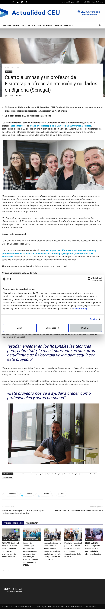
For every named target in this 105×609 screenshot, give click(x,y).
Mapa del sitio (91, 606)
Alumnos (68, 540)
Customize (51, 328)
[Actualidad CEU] (52, 13)
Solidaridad (7, 477)
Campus (67, 25)
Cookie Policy (80, 308)
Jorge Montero (18, 125)
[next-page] (8, 570)
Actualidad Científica (10, 540)
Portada (7, 25)
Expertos (26, 25)
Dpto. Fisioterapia (54, 474)
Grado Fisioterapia (71, 474)
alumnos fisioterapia (22, 474)
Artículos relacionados (13, 523)
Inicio (7, 68)
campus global (38, 474)
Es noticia (47, 25)
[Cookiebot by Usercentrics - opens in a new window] (90, 279)
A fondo (58, 25)
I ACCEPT (86, 328)
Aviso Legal (41, 606)
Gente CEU (36, 25)
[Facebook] (4, 2)
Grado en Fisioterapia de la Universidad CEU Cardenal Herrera (60, 125)
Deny (19, 328)
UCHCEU (87, 2)
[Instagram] (13, 2)
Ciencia (16, 25)
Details (93, 319)
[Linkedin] (17, 2)
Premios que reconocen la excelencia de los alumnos (79, 510)
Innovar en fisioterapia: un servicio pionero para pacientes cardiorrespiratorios (23, 512)
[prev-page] (3, 570)
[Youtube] (26, 2)
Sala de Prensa (97, 2)
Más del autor (32, 523)
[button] (100, 25)
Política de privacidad (74, 606)
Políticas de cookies (56, 606)
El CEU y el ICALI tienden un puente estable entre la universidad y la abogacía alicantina (93, 548)
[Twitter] (22, 2)
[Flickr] (8, 2)
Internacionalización (88, 474)
